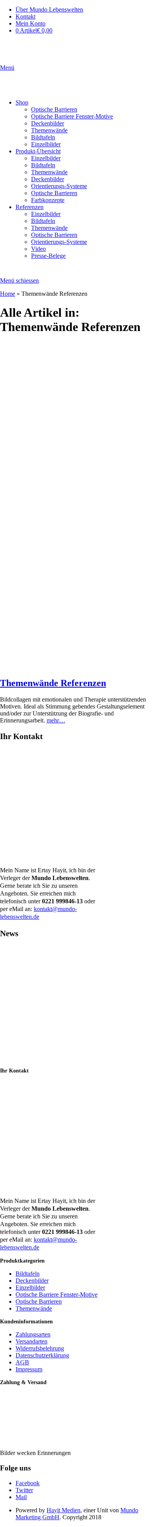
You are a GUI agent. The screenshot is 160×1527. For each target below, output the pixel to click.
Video (38, 248)
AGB (22, 1362)
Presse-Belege (48, 255)
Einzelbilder (46, 144)
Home (7, 293)
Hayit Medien (63, 1510)
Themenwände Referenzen (53, 683)
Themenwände (49, 130)
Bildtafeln (43, 137)
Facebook (28, 1483)
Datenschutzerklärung (42, 1355)
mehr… (56, 720)
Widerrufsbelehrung (40, 1348)
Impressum (29, 1369)
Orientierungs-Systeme (59, 186)
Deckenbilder (47, 123)
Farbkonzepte (47, 200)
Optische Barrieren (54, 109)
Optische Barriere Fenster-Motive (72, 116)
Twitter (24, 1490)
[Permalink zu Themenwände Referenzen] (80, 666)
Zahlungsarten (33, 1334)
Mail (21, 1497)
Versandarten (31, 1341)
